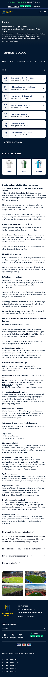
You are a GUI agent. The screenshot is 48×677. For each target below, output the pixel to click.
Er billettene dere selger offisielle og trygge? (21, 549)
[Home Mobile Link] (7, 12)
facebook (5, 638)
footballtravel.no (9, 659)
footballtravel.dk (9, 665)
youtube (20, 638)
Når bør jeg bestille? (11, 563)
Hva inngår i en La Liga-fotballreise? (18, 532)
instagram (13, 638)
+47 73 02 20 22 (26, 610)
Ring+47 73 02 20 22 (33, 2)
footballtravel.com (10, 662)
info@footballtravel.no (10, 313)
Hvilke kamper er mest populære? (16, 556)
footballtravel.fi (9, 668)
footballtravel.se (9, 671)
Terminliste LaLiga (14, 142)
